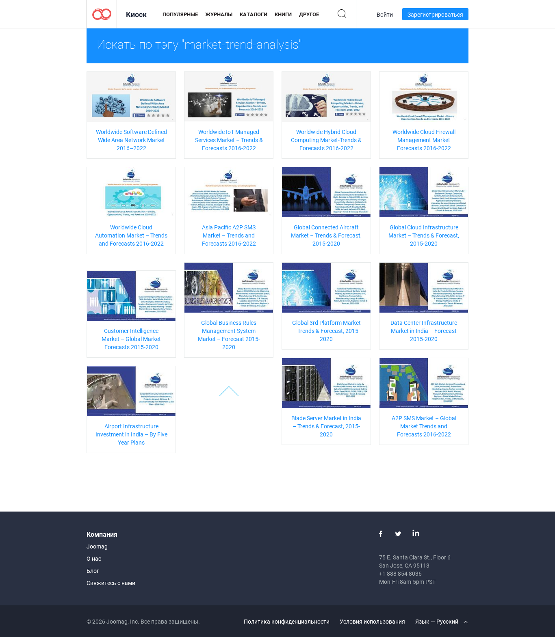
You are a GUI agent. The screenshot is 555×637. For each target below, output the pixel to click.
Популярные (180, 14)
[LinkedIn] (416, 534)
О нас (94, 558)
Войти (385, 14)
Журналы (218, 14)
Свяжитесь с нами (111, 583)
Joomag (97, 546)
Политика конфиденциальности (287, 621)
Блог (93, 570)
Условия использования (372, 621)
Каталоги (253, 14)
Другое (309, 14)
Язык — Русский (437, 621)
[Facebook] (381, 534)
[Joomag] (101, 13)
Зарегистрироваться (435, 14)
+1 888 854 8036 (400, 573)
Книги (283, 14)
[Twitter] (398, 534)
